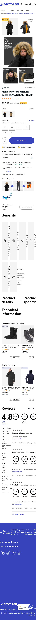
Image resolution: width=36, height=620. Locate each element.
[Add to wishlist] (5, 140)
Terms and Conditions (7, 609)
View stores (9, 171)
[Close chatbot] (18, 605)
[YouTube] (14, 553)
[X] (8, 553)
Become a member (9, 546)
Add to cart (16, 357)
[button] (4, 10)
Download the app (9, 542)
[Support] (30, 4)
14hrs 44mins (18, 164)
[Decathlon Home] (9, 4)
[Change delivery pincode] (31, 158)
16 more (28, 81)
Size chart (30, 120)
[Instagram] (19, 553)
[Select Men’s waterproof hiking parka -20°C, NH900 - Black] (5, 114)
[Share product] (34, 88)
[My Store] (26, 4)
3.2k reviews (19, 99)
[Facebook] (3, 553)
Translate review (17, 439)
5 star (30, 408)
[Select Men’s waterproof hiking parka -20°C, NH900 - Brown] (11, 114)
